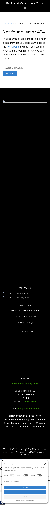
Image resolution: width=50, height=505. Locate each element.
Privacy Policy (33, 450)
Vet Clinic (8, 23)
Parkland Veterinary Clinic (25, 3)
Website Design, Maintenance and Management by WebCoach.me (25, 453)
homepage (13, 46)
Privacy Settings (28, 451)
